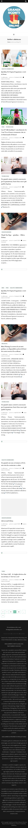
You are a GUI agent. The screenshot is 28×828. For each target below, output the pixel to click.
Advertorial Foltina (7, 521)
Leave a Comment (5, 79)
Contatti (22, 633)
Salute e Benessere (8, 68)
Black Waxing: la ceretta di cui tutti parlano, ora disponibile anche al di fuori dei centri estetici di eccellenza (13, 348)
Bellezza (4, 343)
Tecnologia (9, 126)
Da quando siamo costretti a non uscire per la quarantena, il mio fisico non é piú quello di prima (14, 181)
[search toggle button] (25, 1)
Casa (3, 571)
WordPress (13, 825)
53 (19, 611)
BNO (3, 287)
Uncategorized (6, 232)
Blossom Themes (16, 823)
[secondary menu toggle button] (1, 1)
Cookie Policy (15, 633)
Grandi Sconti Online (13, 822)
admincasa (4, 77)
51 (11, 611)
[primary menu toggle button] (14, 34)
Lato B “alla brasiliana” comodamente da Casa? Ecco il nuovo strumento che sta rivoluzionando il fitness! (14, 132)
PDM (3, 126)
